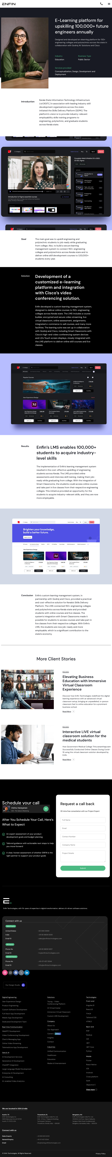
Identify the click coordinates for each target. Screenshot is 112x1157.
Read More (67, 711)
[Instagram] (10, 972)
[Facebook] (16, 972)
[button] (109, 4)
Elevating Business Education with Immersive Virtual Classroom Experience (84, 683)
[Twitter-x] (21, 972)
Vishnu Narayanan (19, 808)
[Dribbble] (5, 972)
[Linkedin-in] (27, 972)
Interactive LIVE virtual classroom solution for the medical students (84, 736)
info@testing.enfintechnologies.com (49, 1143)
